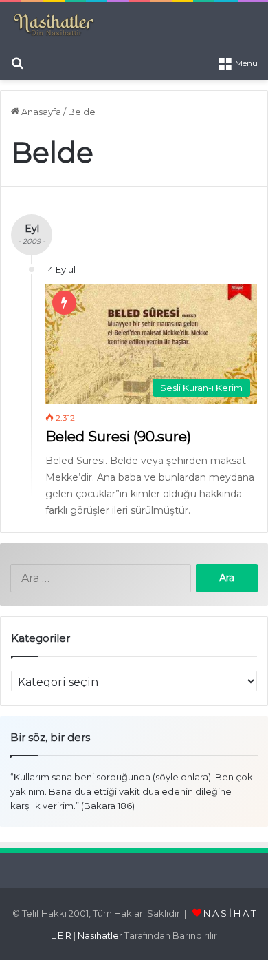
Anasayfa (40, 111)
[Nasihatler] (53, 25)
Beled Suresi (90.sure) (118, 436)
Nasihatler (100, 935)
